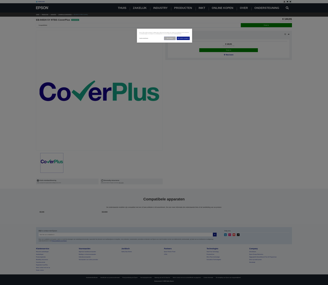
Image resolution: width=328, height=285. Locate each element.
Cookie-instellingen (143, 38)
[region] (164, 36)
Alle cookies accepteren (183, 38)
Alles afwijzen (170, 38)
